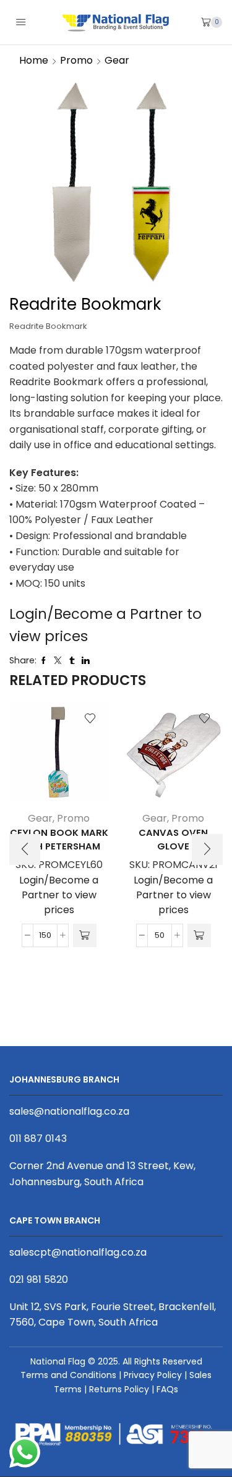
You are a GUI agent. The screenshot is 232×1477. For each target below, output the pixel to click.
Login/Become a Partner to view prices (58, 895)
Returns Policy (119, 1389)
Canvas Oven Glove (173, 839)
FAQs (167, 1389)
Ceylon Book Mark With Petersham (59, 839)
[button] (24, 849)
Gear (117, 60)
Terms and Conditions (68, 1375)
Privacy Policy (153, 1375)
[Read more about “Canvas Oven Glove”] (199, 935)
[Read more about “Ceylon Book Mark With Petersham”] (85, 935)
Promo (76, 60)
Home (33, 60)
